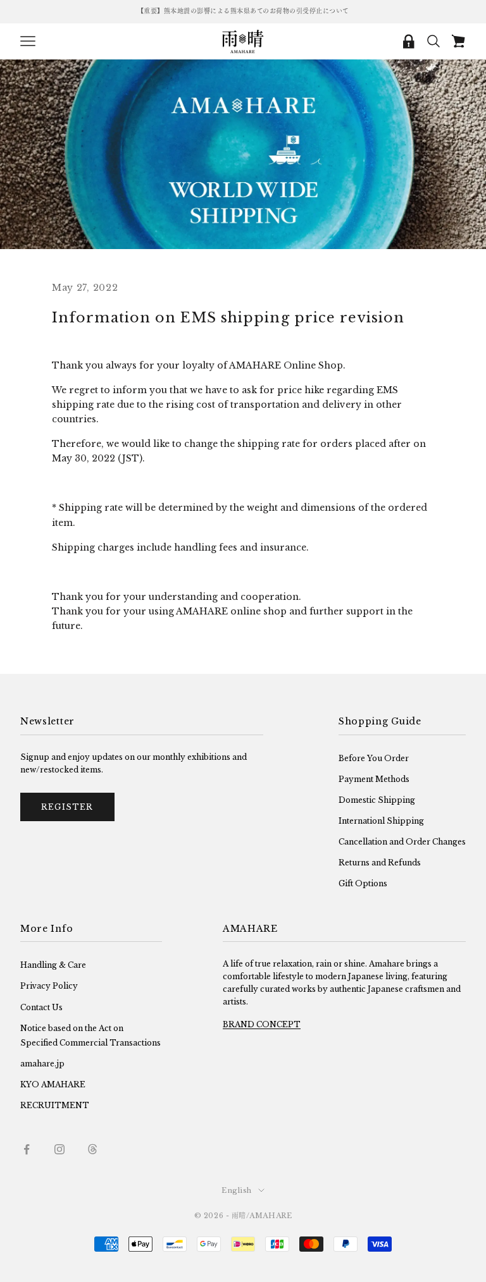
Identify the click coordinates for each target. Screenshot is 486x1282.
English (236, 1190)
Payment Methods (374, 779)
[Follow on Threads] (92, 1149)
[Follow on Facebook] (26, 1149)
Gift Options (363, 883)
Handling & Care (53, 965)
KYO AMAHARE (52, 1084)
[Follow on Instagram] (59, 1149)
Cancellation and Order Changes (402, 841)
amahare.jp (42, 1063)
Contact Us (41, 1007)
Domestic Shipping (377, 800)
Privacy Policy (49, 986)
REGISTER (67, 807)
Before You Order (374, 758)
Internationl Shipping (381, 821)
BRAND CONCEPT (262, 1024)
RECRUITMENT (54, 1105)
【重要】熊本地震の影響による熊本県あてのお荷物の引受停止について (243, 11)
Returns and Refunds (380, 862)
